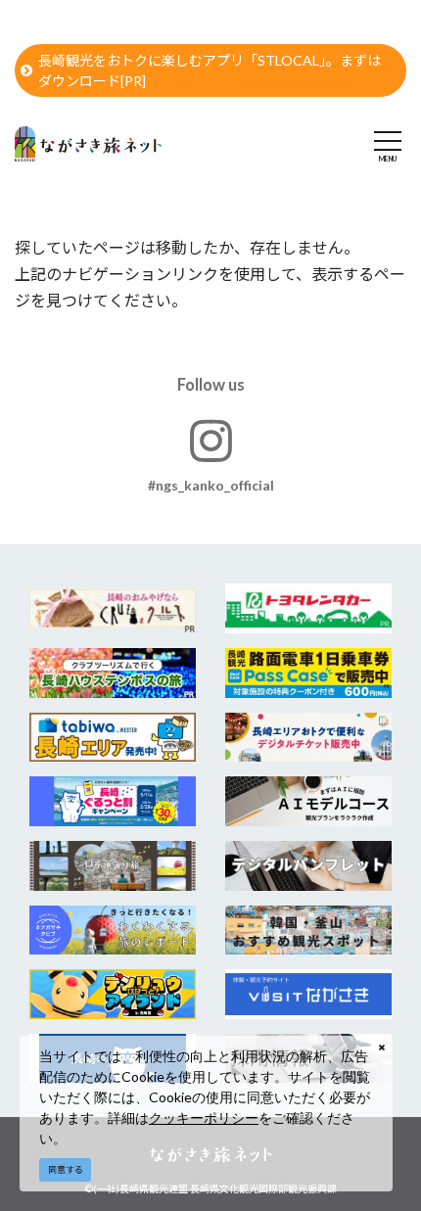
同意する (65, 1169)
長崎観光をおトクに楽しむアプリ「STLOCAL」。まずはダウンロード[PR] (209, 70)
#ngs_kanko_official (211, 485)
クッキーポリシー (203, 1117)
